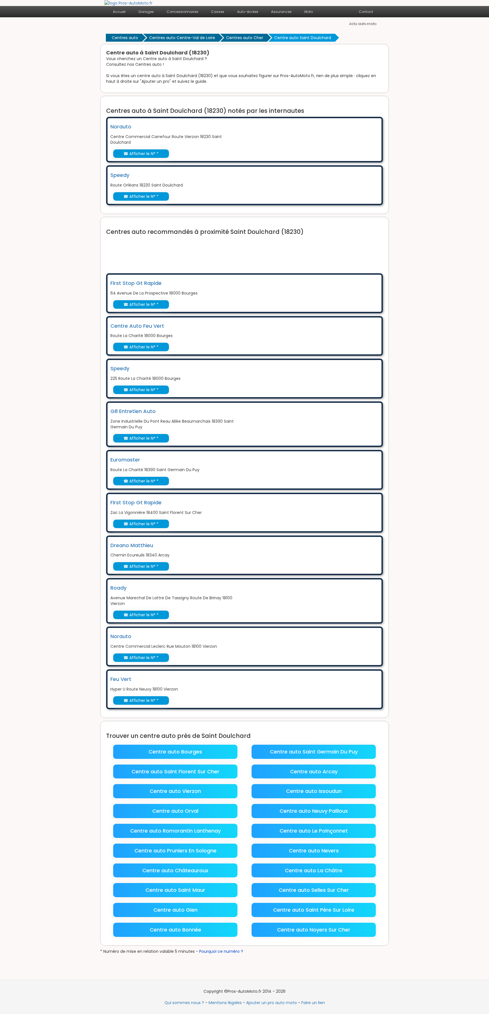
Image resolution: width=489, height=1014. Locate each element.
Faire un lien (313, 1002)
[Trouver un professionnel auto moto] (128, 3)
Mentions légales (225, 1002)
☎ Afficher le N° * (140, 153)
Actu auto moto (362, 23)
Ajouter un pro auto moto (271, 1002)
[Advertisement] (209, 250)
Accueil (119, 11)
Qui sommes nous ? (184, 1002)
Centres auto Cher (244, 38)
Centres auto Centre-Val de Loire (182, 38)
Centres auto (125, 38)
